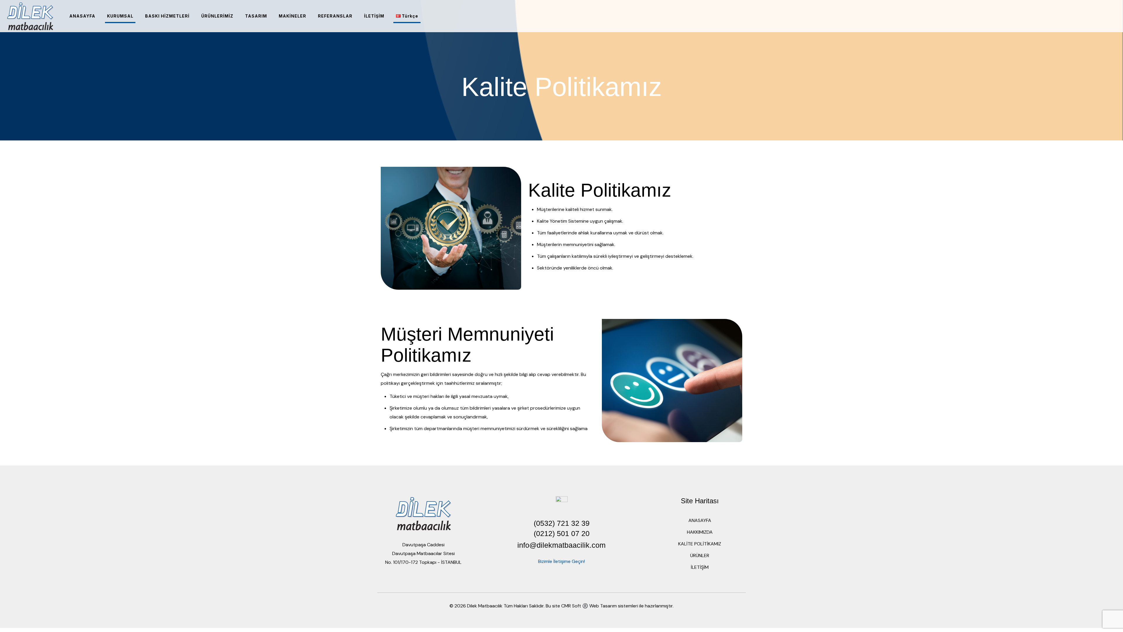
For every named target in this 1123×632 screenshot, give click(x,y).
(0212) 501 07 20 (562, 533)
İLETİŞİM (700, 567)
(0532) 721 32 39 (562, 523)
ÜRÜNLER (699, 555)
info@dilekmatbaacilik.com (561, 545)
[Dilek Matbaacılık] (30, 16)
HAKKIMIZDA (700, 532)
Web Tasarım (603, 606)
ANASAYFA (699, 520)
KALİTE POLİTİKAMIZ (699, 544)
